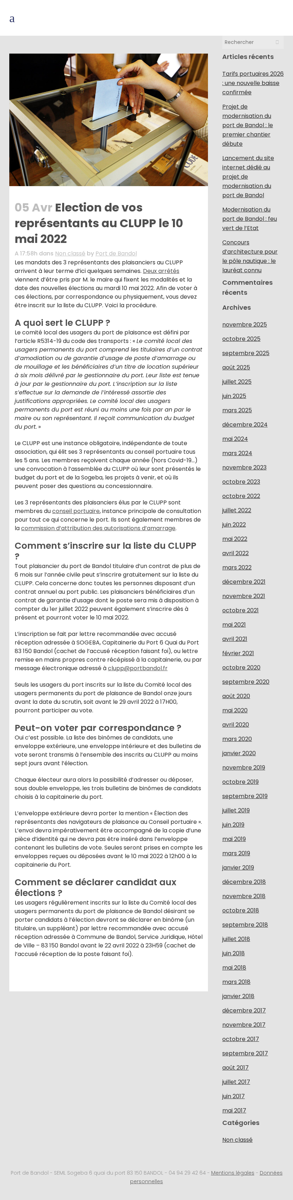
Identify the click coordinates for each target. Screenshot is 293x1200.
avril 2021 (234, 639)
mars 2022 (237, 567)
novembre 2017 (243, 1025)
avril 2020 (235, 725)
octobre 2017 (240, 1039)
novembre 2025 (244, 324)
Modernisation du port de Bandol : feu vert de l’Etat (249, 218)
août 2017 (235, 1068)
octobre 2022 (241, 496)
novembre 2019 (243, 767)
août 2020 (236, 696)
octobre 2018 (240, 910)
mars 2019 (236, 853)
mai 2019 (234, 839)
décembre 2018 (244, 882)
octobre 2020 (241, 667)
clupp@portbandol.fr (138, 668)
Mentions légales (232, 1172)
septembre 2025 (245, 353)
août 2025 (236, 367)
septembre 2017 (245, 1053)
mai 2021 (234, 625)
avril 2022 (235, 553)
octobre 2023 (241, 482)
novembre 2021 (243, 596)
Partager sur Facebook (23, 976)
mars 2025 (237, 410)
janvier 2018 (238, 996)
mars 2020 (237, 739)
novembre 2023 (244, 467)
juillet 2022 (236, 510)
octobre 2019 (240, 782)
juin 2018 (233, 953)
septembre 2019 (245, 796)
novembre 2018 (243, 896)
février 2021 (238, 653)
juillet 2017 (236, 1082)
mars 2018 (236, 982)
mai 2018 (234, 968)
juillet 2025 (237, 382)
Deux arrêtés (161, 271)
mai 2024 (235, 439)
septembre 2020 (245, 682)
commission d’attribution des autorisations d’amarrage (98, 528)
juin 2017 (233, 1096)
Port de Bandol (116, 253)
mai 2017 (234, 1110)
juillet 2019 (236, 810)
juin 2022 (234, 525)
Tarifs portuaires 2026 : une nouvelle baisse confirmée (253, 83)
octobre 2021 (240, 610)
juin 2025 (234, 396)
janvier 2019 (238, 867)
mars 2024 (237, 453)
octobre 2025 (241, 339)
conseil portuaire (76, 511)
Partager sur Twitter (41, 976)
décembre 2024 (245, 424)
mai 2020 (235, 710)
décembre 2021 (243, 582)
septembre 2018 (245, 925)
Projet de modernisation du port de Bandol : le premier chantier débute (247, 125)
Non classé (70, 253)
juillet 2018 (236, 939)
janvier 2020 (239, 753)
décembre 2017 (244, 1010)
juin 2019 (233, 825)
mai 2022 (234, 539)
